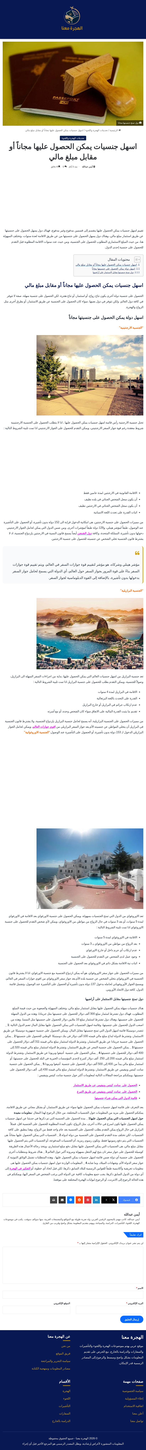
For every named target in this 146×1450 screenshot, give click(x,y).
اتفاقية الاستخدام (133, 1405)
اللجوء (66, 1398)
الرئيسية (114, 130)
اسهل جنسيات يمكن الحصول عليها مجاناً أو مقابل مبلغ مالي (106, 264)
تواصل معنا (136, 1420)
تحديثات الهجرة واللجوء (96, 130)
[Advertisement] (73, 197)
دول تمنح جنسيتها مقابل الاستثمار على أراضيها (113, 272)
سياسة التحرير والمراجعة (55, 1360)
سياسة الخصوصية (132, 1390)
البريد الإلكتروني (134, 1303)
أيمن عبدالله (87, 166)
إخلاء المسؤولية (134, 1398)
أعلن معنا (137, 1413)
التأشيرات (64, 1405)
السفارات (64, 1413)
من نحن (65, 1345)
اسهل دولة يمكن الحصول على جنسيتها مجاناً (113, 268)
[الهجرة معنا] (73, 19)
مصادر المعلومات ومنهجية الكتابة (51, 1368)
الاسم (139, 1288)
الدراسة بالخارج (61, 1420)
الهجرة (66, 1390)
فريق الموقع (63, 1353)
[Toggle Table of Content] (136, 259)
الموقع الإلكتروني (62, 1303)
